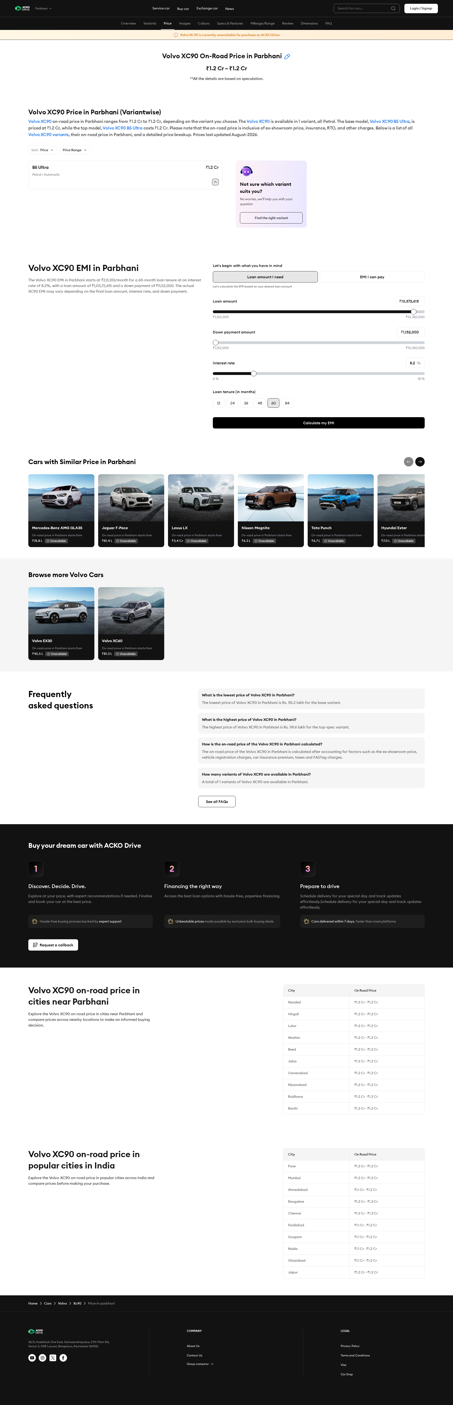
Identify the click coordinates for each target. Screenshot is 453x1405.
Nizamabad (297, 1085)
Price (168, 23)
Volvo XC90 (39, 121)
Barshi (293, 1108)
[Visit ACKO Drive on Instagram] (42, 1358)
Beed (292, 1049)
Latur (292, 1026)
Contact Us (194, 1355)
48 (260, 403)
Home (33, 1303)
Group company (198, 1364)
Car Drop (347, 1374)
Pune (292, 1166)
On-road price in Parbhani (49, 535)
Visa (343, 1365)
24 (232, 403)
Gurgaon (295, 1237)
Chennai (294, 1213)
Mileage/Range (263, 23)
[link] (61, 497)
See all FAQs (217, 801)
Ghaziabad (297, 1260)
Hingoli (293, 1014)
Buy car (183, 9)
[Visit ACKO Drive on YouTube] (32, 1358)
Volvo (62, 1303)
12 (218, 403)
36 (246, 403)
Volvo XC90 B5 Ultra (390, 121)
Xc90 (77, 1303)
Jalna (292, 1061)
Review (287, 23)
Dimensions (309, 23)
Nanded (294, 1002)
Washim (294, 1037)
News (229, 9)
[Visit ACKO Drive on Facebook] (63, 1358)
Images (184, 23)
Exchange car (207, 8)
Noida (293, 1249)
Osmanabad (298, 1073)
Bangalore (296, 1201)
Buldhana (295, 1096)
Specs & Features (230, 23)
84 (287, 403)
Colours (204, 23)
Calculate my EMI (318, 422)
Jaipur (293, 1272)
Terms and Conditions (355, 1355)
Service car (161, 8)
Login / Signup (421, 8)
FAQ (328, 23)
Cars (47, 1303)
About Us (193, 1346)
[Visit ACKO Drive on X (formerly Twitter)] (53, 1358)
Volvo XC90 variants (48, 134)
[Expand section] (212, 1364)
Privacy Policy (350, 1346)
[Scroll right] (420, 461)
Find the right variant (271, 218)
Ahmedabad (298, 1190)
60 (273, 403)
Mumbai (294, 1178)
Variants (149, 23)
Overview (128, 23)
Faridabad (296, 1225)
